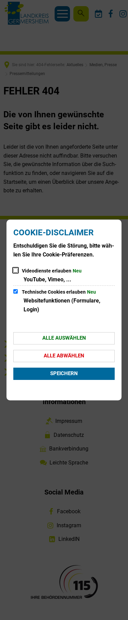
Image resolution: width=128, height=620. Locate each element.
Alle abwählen (64, 356)
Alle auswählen (64, 338)
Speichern (64, 373)
